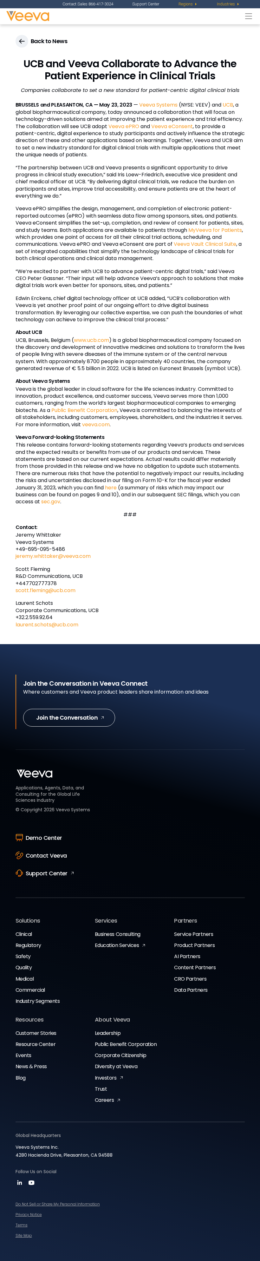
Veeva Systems (158, 104)
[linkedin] (20, 1185)
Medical (25, 979)
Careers (104, 1100)
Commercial (30, 990)
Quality (24, 967)
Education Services (117, 945)
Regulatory (28, 945)
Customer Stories (36, 1033)
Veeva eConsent (172, 126)
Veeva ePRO (123, 126)
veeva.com (96, 424)
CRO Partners (190, 979)
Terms (22, 1225)
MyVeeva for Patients (215, 230)
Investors (106, 1077)
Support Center (145, 4)
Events (23, 1055)
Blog (21, 1077)
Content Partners (195, 967)
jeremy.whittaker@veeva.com (53, 556)
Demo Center (44, 838)
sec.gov (50, 501)
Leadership (107, 1033)
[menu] (188, 4)
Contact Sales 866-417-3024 (87, 4)
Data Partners (191, 990)
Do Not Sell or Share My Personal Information (58, 1204)
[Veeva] (124, 16)
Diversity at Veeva (116, 1066)
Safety (23, 956)
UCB (228, 104)
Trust (101, 1089)
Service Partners (193, 934)
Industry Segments (38, 1001)
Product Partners (194, 945)
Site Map (24, 1235)
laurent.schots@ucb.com (47, 624)
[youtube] (31, 1185)
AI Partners (187, 956)
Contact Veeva (46, 855)
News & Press (31, 1066)
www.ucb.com (91, 340)
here (111, 487)
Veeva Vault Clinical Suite (205, 244)
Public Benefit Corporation (84, 410)
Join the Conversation (67, 718)
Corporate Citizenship (120, 1055)
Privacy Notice (29, 1214)
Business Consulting (117, 934)
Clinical (24, 934)
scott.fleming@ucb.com (45, 590)
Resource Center (36, 1044)
